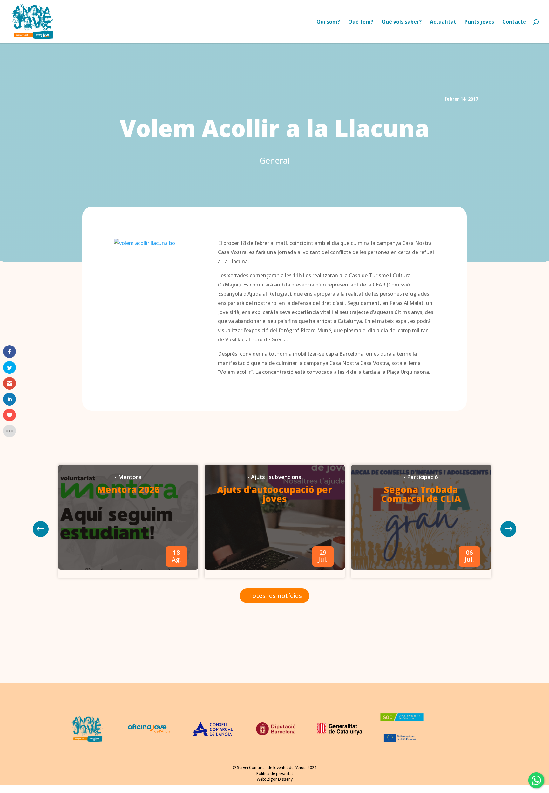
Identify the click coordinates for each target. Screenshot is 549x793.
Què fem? (360, 22)
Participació (422, 477)
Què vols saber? (402, 22)
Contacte (514, 22)
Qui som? (328, 22)
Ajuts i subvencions (276, 477)
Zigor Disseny (280, 779)
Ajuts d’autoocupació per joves (274, 494)
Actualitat (443, 22)
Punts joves (479, 22)
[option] (128, 521)
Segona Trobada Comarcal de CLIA (421, 494)
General (274, 160)
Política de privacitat (274, 773)
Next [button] (41, 529)
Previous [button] (508, 529)
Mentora (130, 477)
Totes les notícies (275, 595)
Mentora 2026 (128, 489)
